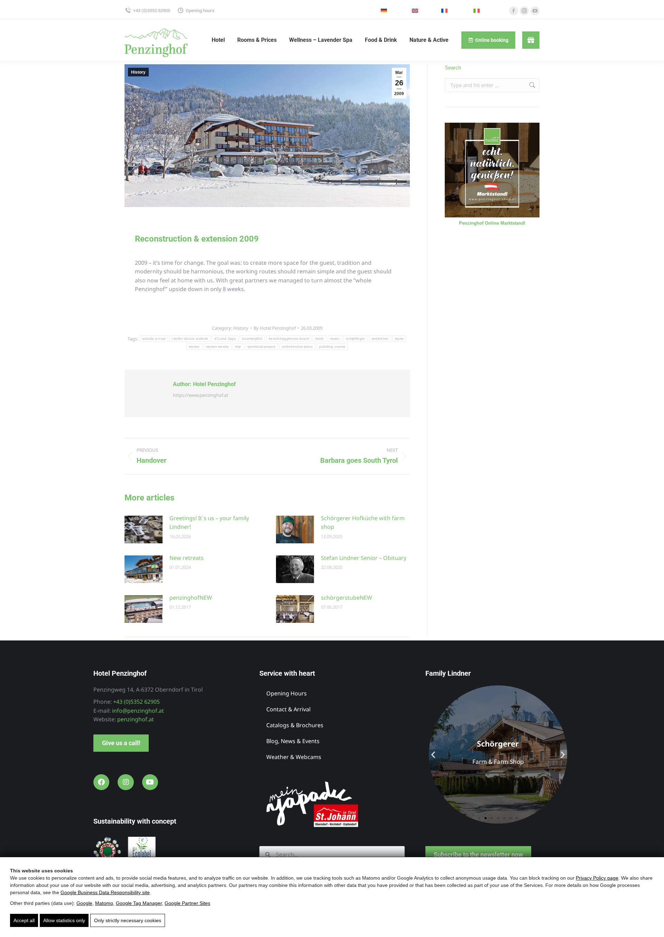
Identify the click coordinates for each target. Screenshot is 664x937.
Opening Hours (286, 693)
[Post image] (143, 529)
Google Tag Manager (139, 903)
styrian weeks (217, 346)
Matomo (104, 903)
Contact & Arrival (288, 709)
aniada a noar (154, 338)
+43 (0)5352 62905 (151, 10)
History (138, 72)
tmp (238, 346)
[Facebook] (101, 782)
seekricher (380, 338)
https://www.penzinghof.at (200, 395)
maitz (319, 338)
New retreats (186, 558)
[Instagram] (125, 782)
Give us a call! (121, 743)
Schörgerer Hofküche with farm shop (363, 522)
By (274, 328)
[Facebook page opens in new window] (513, 10)
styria (399, 338)
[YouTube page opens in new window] (535, 10)
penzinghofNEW (190, 597)
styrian (194, 346)
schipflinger (355, 338)
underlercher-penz (297, 346)
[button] (433, 754)
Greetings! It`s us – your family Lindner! (209, 522)
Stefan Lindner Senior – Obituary (363, 558)
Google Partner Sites (187, 903)
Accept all (24, 920)
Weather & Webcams (293, 757)
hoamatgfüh (252, 338)
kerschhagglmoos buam (289, 338)
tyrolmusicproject (262, 346)
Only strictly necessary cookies (127, 920)
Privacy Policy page (597, 878)
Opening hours (200, 10)
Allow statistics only (64, 920)
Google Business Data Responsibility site (105, 892)
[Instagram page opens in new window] (524, 10)
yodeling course (332, 346)
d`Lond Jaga (225, 338)
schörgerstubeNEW (346, 597)
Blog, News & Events (293, 741)
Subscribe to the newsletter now (478, 854)
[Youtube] (150, 782)
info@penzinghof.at (138, 710)
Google (84, 903)
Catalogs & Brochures (294, 725)
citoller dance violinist (190, 338)
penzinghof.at (135, 719)
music (335, 338)
